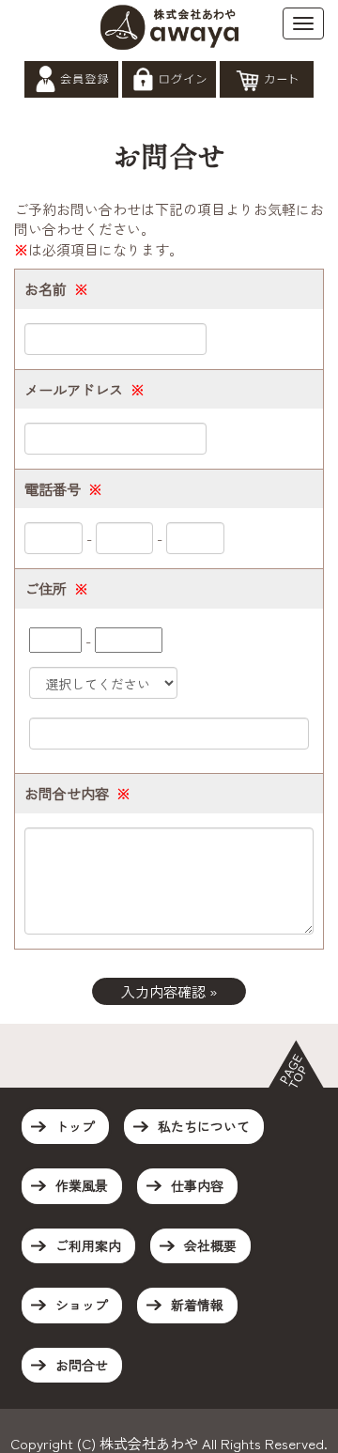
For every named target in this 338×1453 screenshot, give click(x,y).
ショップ (81, 1304)
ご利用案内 (88, 1245)
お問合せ (81, 1364)
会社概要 (210, 1245)
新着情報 (197, 1304)
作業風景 (81, 1185)
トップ (75, 1126)
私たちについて (204, 1126)
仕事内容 (197, 1185)
